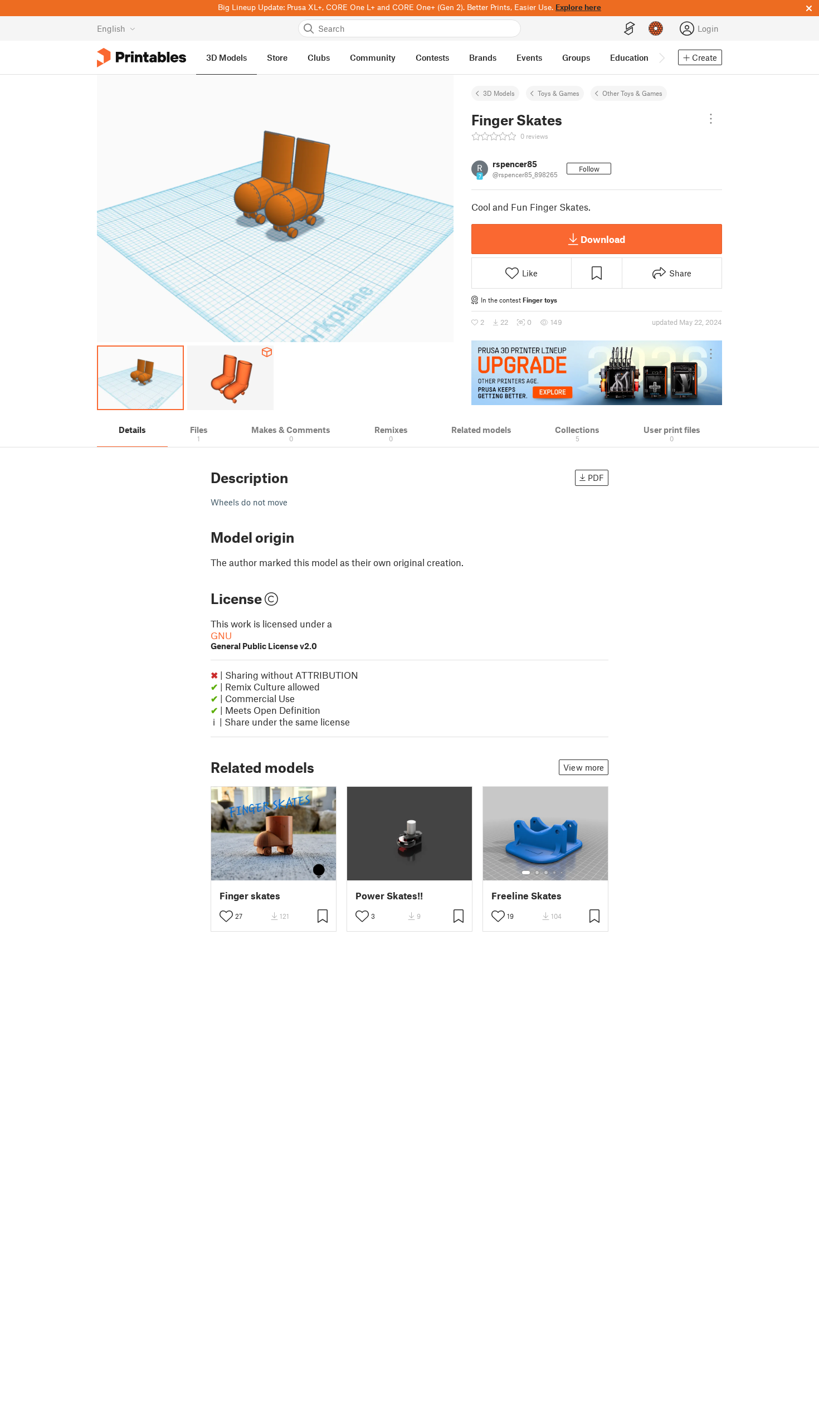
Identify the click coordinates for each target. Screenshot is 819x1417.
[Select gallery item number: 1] (525, 872)
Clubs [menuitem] (319, 57)
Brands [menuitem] (482, 57)
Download (603, 239)
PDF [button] (596, 478)
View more (583, 767)
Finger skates (250, 895)
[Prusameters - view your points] (656, 28)
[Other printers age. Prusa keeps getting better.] (596, 372)
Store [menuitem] (277, 57)
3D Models (499, 93)
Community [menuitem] (373, 57)
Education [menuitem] (629, 57)
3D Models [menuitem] (226, 57)
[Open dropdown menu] (711, 118)
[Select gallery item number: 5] (562, 872)
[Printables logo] (141, 57)
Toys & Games (558, 93)
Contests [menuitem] (432, 57)
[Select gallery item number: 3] (546, 872)
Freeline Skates (526, 895)
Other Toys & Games (632, 93)
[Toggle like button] (226, 916)
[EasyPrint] (629, 28)
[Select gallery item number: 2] (537, 872)
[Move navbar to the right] (661, 57)
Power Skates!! (389, 895)
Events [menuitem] (529, 57)
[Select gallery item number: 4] (555, 872)
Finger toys (540, 300)
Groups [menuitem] (576, 57)
